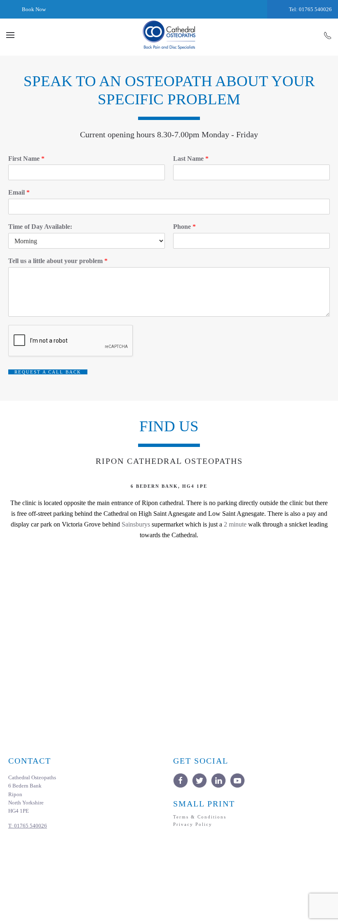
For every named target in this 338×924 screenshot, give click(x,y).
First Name (26, 158)
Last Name (191, 158)
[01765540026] (328, 35)
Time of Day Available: (40, 226)
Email (19, 192)
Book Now (33, 9)
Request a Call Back (47, 371)
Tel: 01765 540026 (310, 9)
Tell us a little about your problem (58, 260)
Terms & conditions (199, 816)
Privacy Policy (192, 824)
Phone (184, 226)
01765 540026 (27, 826)
